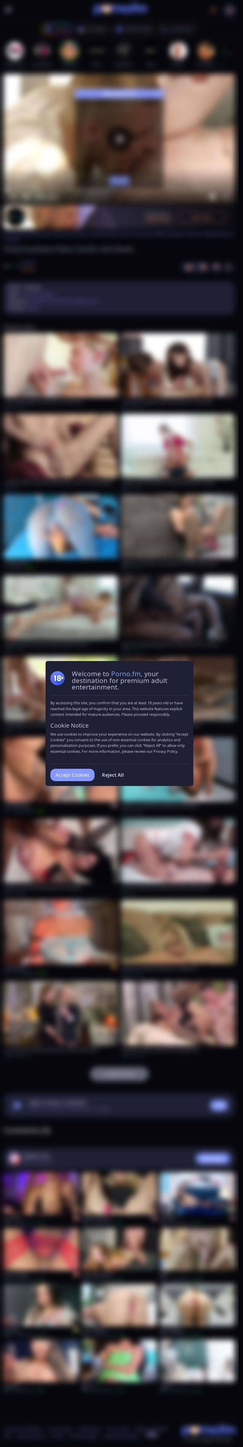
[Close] (226, 1410)
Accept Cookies (72, 775)
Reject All (113, 775)
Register (182, 1430)
